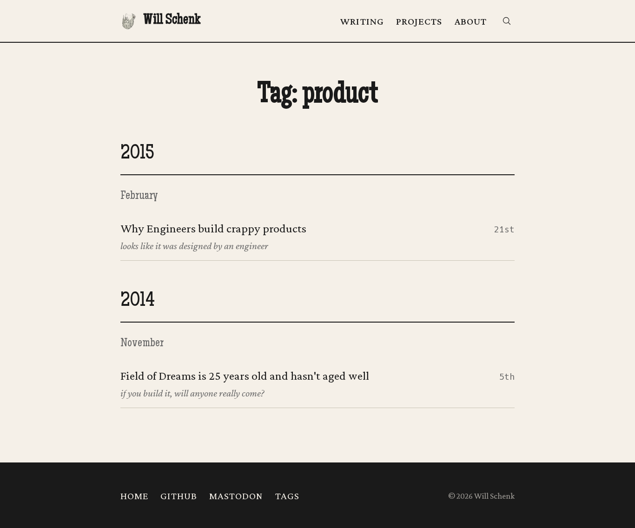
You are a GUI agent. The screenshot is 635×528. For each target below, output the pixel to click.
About (471, 21)
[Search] (507, 21)
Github (178, 496)
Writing (362, 21)
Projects (419, 21)
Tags (287, 496)
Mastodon (236, 496)
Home (134, 496)
